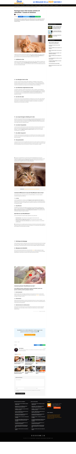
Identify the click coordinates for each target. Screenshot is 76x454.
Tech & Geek (28, 5)
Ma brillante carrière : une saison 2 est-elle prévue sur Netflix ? (22, 417)
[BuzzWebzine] (19, 2)
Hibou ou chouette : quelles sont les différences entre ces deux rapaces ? (54, 43)
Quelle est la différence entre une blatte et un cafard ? (55, 56)
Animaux (36, 5)
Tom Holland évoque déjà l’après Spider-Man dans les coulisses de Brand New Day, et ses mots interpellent (22, 420)
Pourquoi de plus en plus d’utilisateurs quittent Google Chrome (21, 404)
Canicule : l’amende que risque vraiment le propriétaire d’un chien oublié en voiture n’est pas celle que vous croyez (57, 27)
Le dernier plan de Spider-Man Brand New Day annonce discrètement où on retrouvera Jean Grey (21, 426)
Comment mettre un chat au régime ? (40, 373)
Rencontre (44, 5)
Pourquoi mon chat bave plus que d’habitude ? (32, 189)
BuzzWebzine (15, 7)
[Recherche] (61, 5)
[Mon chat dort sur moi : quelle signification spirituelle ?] (19, 368)
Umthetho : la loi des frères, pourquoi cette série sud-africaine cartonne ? (21, 409)
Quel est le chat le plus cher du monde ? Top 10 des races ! (55, 65)
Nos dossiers (49, 414)
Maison (32, 5)
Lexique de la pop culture (54, 414)
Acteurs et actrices (57, 415)
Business (47, 5)
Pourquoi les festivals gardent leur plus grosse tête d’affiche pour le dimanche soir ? (21, 414)
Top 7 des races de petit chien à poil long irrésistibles (54, 45)
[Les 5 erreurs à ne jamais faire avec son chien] (50, 36)
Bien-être (52, 5)
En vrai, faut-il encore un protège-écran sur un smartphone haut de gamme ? (21, 423)
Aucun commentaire (30, 14)
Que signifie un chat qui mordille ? (29, 373)
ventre (33, 250)
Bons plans (56, 5)
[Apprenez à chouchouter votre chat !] (40, 359)
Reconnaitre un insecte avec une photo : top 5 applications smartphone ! (55, 53)
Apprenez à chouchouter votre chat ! (40, 363)
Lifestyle (40, 5)
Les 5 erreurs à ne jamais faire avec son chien (57, 35)
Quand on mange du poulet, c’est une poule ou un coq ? (55, 50)
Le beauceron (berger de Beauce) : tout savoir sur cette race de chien (55, 61)
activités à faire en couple (50, 416)
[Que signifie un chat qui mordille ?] (30, 368)
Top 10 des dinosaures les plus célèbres (54, 63)
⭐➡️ (29, 334)
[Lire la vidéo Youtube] (30, 275)
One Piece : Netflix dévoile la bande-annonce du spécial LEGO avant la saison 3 (21, 412)
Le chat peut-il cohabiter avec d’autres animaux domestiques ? (57, 32)
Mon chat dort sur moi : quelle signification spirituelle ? (19, 373)
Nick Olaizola (18, 14)
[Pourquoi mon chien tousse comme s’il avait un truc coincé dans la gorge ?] (30, 359)
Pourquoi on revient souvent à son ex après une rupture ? (21, 429)
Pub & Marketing (17, 5)
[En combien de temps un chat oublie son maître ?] (19, 359)
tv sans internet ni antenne (54, 417)
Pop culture (22, 5)
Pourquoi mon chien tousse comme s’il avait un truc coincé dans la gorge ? (29, 363)
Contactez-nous (57, 407)
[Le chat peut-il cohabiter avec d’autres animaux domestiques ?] (50, 31)
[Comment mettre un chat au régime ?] (40, 368)
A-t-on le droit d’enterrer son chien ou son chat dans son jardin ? (55, 58)
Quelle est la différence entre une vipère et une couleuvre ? (55, 48)
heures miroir (52, 418)
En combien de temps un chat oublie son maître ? (19, 363)
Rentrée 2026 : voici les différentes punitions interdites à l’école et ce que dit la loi (21, 406)
